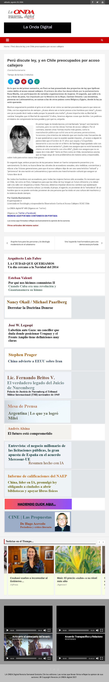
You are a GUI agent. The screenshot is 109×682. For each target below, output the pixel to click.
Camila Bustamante (16, 70)
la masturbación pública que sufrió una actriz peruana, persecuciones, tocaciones (65, 132)
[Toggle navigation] (7, 40)
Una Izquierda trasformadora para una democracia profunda (81, 243)
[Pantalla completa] (49, 630)
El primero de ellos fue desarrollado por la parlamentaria (71, 91)
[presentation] (99, 542)
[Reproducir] (7, 630)
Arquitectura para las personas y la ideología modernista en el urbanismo (30, 243)
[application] (28, 619)
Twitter (42, 208)
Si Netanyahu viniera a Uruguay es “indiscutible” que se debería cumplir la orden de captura (76, 581)
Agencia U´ (15, 585)
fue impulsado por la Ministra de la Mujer (46, 97)
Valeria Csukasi (64, 588)
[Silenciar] (44, 630)
